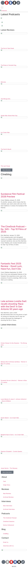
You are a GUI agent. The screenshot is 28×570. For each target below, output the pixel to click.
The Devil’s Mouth (6, 149)
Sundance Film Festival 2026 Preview (13, 195)
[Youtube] (7, 3)
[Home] (1, 18)
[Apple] (7, 562)
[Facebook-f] (15, 562)
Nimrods (3, 82)
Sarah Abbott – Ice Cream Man (10, 418)
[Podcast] (3, 3)
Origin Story (6, 485)
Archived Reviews (8, 497)
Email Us (5, 542)
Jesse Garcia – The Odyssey (9, 468)
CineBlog (5, 533)
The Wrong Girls (5, 99)
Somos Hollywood (8, 525)
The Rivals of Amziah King (8, 65)
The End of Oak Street (7, 48)
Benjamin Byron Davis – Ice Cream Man (12, 434)
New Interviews (7, 505)
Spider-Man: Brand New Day (9, 115)
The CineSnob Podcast (10, 518)
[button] (2, 7)
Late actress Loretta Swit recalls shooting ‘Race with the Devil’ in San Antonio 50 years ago (13, 305)
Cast (4, 481)
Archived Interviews (9, 509)
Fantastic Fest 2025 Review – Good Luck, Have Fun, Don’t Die (11, 266)
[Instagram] (14, 3)
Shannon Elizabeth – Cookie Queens (11, 451)
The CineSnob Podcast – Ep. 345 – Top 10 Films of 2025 (13, 229)
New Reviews (7, 493)
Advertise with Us (8, 546)
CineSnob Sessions (8, 521)
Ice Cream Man (5, 132)
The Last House (5, 166)
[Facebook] (10, 3)
